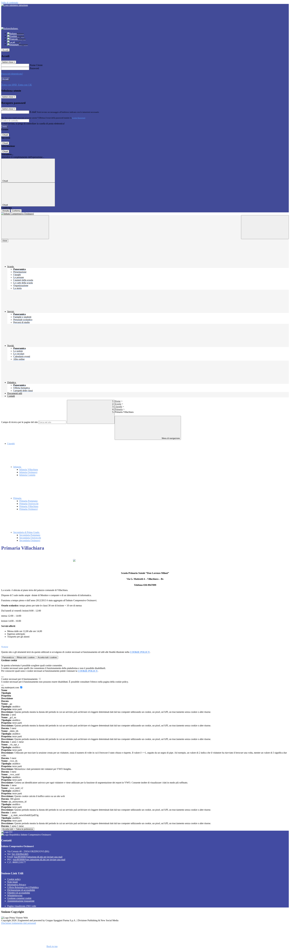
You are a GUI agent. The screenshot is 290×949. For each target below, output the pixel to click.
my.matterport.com (10, 687)
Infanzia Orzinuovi (28, 472)
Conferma (16, 211)
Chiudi (5, 135)
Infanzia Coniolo (27, 475)
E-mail (33, 112)
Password (34, 68)
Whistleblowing (14, 895)
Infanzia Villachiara (28, 469)
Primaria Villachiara (28, 506)
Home (118, 401)
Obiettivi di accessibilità (18, 892)
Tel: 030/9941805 (19, 854)
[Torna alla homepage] (145, 213)
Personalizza (8, 657)
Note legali (12, 882)
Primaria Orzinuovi (28, 509)
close (4, 241)
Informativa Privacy (16, 884)
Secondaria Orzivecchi (30, 537)
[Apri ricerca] (265, 227)
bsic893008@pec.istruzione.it (39, 859)
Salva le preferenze (24, 829)
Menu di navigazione (170, 438)
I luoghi (118, 406)
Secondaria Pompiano (29, 535)
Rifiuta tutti (26, 657)
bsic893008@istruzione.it (38, 857)
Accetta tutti (47, 657)
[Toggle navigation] (25, 227)
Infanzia (17, 467)
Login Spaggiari (78, 118)
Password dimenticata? (12, 73)
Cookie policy (14, 879)
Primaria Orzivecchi (28, 503)
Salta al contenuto (9, 2)
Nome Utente (36, 65)
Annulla (5, 211)
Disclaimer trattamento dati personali (18, 923)
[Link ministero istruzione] (14, 5)
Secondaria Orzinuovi (29, 540)
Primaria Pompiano (28, 501)
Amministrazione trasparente (20, 901)
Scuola (118, 404)
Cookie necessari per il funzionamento (19, 679)
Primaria (119, 409)
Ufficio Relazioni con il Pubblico (23, 887)
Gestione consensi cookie (19, 898)
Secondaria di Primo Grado (26, 532)
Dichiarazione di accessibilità (21, 890)
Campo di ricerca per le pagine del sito (19, 422)
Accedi (5, 50)
